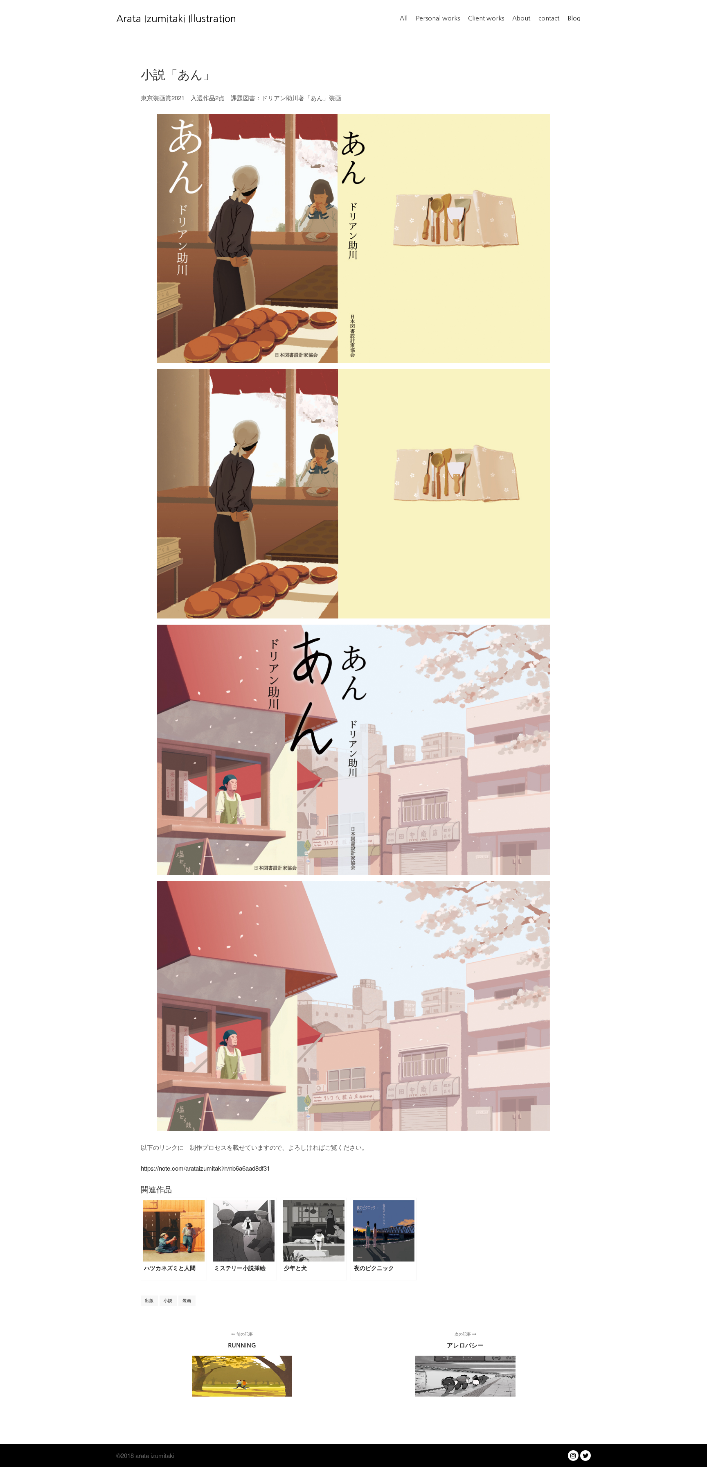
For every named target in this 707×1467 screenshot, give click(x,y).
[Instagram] (573, 1455)
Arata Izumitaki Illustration (157, 18)
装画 (186, 1300)
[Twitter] (585, 1455)
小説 (168, 1300)
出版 (149, 1300)
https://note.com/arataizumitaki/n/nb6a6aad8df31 (205, 1168)
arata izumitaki (154, 1455)
